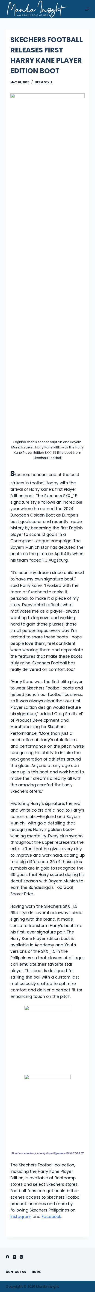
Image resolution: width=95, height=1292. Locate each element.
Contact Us (16, 1272)
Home (36, 1272)
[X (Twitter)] (14, 1257)
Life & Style (44, 82)
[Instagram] (21, 1257)
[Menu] (87, 9)
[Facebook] (7, 1257)
